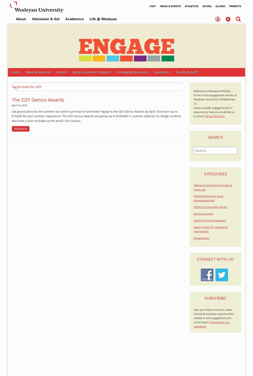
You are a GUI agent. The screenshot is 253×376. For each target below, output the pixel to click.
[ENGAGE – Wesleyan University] (126, 46)
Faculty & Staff (187, 72)
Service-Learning (203, 214)
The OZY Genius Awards (38, 99)
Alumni (220, 6)
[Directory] (217, 19)
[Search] (238, 19)
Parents (235, 6)
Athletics (191, 6)
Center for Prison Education (210, 220)
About (21, 19)
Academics (74, 19)
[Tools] (228, 19)
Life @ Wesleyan (103, 19)
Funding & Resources (132, 72)
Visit (152, 6)
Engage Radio (202, 238)
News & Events (170, 6)
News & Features (38, 72)
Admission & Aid (45, 19)
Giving (206, 6)
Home (15, 72)
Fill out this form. (215, 116)
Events (62, 72)
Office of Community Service (210, 207)
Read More (20, 128)
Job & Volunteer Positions (92, 72)
